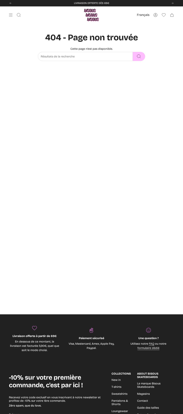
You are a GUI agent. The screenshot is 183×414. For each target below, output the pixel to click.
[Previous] (10, 3)
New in (116, 380)
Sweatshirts (119, 393)
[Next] (172, 3)
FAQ (151, 343)
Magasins (143, 393)
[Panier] (172, 15)
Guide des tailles (148, 407)
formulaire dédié (148, 348)
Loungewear (120, 411)
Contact (142, 400)
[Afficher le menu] (10, 15)
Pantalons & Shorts (120, 402)
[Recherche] (139, 56)
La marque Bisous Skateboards (148, 385)
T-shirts (116, 387)
